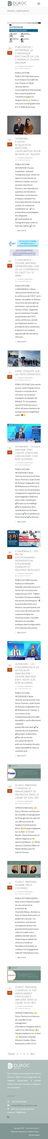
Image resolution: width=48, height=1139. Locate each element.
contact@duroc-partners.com (24, 1105)
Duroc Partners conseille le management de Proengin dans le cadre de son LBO (27, 791)
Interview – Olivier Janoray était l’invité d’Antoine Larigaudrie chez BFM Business (27, 453)
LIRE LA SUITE (21, 231)
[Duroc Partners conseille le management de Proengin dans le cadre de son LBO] (24, 772)
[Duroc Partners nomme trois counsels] (24, 869)
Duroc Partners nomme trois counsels (26, 885)
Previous (11, 1054)
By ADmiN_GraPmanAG (25, 66)
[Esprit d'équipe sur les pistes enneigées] (24, 358)
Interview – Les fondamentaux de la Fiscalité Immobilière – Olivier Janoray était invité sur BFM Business (27, 673)
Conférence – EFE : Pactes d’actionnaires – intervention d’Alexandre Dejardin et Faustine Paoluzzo (27, 560)
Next (32, 1054)
